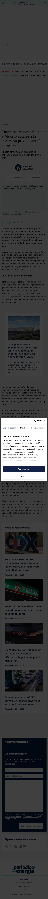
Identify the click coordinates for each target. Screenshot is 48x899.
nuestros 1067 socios (22, 440)
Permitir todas (24, 469)
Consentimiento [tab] (10, 428)
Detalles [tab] (23, 428)
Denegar (24, 476)
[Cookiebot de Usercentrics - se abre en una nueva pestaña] (34, 421)
